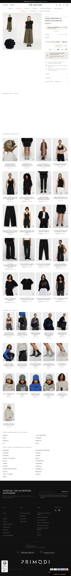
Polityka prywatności (43, 525)
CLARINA (38, 438)
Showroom (23, 516)
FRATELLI (6, 440)
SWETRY (38, 453)
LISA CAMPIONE (41, 435)
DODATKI (35, 8)
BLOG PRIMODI (33, 11)
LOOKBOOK (24, 11)
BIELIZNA (38, 471)
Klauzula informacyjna (43, 522)
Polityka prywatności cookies (43, 529)
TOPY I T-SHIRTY (8, 474)
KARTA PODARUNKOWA (44, 11)
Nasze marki (23, 518)
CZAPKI (38, 455)
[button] (60, 574)
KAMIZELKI (39, 469)
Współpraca (23, 521)
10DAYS (47, 16)
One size (47, 37)
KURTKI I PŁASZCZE (9, 458)
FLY (4, 443)
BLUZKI (5, 471)
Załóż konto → (64, 41)
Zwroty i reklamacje (42, 517)
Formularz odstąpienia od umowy (44, 513)
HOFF (37, 443)
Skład (48, 77)
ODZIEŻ (10, 8)
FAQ (38, 532)
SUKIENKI (6, 453)
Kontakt (39, 535)
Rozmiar (56, 34)
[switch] (4, 571)
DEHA (4, 438)
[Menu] (7, 561)
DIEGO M (38, 440)
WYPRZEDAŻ (40, 461)
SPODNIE (6, 455)
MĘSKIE (12, 5)
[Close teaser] (49, 572)
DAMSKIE (5, 5)
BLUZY (5, 461)
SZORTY (5, 466)
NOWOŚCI (27, 8)
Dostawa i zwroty (53, 81)
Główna (46, 14)
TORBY (5, 463)
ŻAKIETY (38, 474)
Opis (48, 74)
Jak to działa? (56, 31)
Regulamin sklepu (41, 520)
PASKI (5, 477)
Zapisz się (64, 491)
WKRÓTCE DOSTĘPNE (45, 8)
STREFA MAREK (58, 8)
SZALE (38, 458)
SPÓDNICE (39, 463)
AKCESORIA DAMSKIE (10, 469)
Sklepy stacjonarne (25, 513)
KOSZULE (39, 466)
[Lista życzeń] (16, 159)
